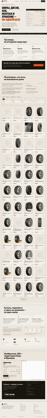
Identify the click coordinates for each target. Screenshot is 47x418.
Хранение (26, 1)
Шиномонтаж (17, 1)
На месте (29, 1)
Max (34, 409)
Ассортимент (22, 1)
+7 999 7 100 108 (37, 1)
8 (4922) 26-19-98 (36, 406)
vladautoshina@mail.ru (36, 410)
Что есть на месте (22, 409)
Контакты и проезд (22, 410)
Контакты (33, 1)
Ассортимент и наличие (23, 406)
